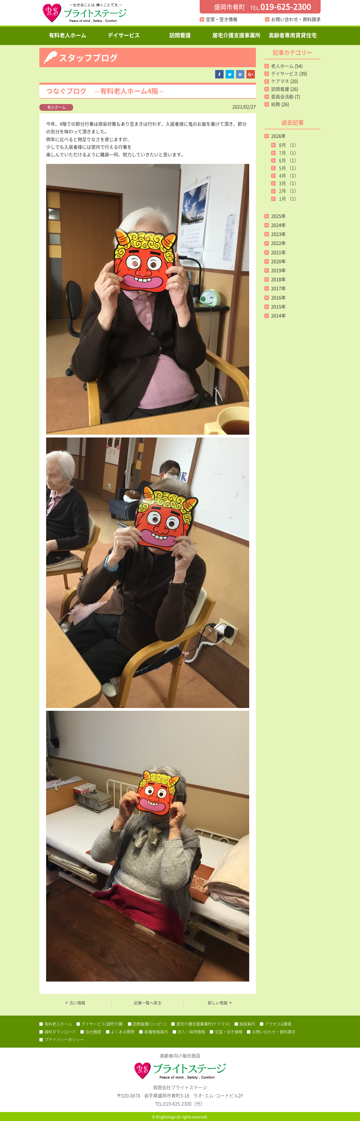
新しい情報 (218, 1002)
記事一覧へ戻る (147, 1002)
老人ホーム (56, 107)
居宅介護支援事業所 (236, 35)
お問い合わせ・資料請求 (296, 19)
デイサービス (124, 35)
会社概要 (93, 1031)
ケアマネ (280, 81)
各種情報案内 (156, 1031)
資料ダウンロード (60, 1031)
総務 (275, 104)
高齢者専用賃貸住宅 (293, 35)
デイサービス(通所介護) (102, 1024)
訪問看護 (180, 35)
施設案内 (247, 1024)
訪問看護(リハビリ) (149, 1024)
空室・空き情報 (221, 19)
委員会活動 (282, 96)
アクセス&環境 (278, 1024)
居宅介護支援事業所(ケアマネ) (203, 1024)
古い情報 (77, 1002)
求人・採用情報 (191, 1031)
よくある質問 (122, 1031)
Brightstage (166, 1116)
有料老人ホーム (67, 35)
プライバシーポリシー (64, 1039)
